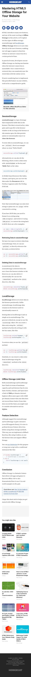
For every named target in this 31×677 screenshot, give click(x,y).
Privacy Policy (16, 665)
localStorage (19, 43)
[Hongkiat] (15, 2)
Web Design (16, 19)
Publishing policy (21, 663)
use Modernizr (12, 444)
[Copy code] (26, 153)
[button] (4, 27)
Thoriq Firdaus (7, 19)
